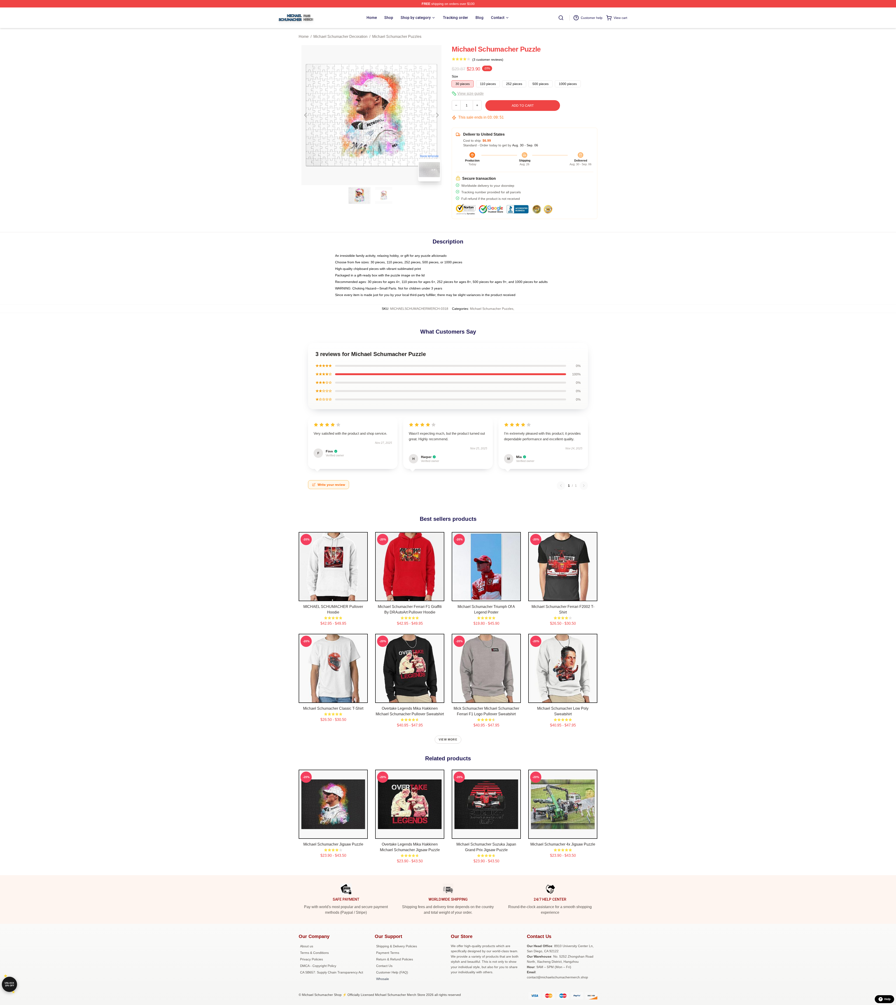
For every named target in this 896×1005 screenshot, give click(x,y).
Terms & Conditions (314, 953)
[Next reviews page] (584, 485)
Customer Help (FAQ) (392, 972)
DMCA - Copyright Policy (318, 966)
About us (306, 946)
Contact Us (384, 966)
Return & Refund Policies (394, 959)
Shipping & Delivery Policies (396, 946)
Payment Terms (387, 953)
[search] (561, 17)
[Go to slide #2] (383, 195)
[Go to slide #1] (359, 195)
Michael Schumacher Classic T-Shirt (333, 708)
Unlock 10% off (9, 984)
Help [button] (887, 999)
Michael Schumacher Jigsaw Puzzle (333, 844)
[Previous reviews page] (561, 485)
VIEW (333, 596)
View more (448, 739)
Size (455, 76)
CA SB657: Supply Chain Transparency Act (331, 972)
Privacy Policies (311, 959)
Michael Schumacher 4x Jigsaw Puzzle (562, 844)
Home (304, 37)
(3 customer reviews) (487, 59)
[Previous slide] (306, 115)
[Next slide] (437, 115)
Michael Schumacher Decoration (340, 37)
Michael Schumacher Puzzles (396, 37)
